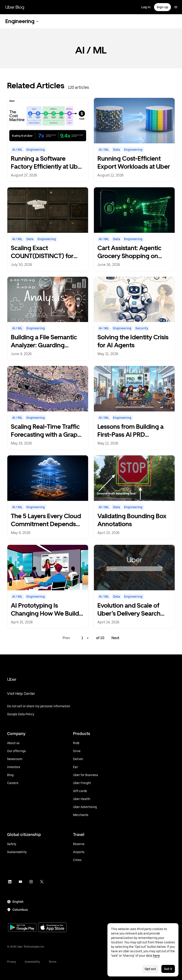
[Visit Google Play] (22, 928)
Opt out (150, 969)
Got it (168, 969)
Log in (145, 7)
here (156, 955)
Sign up (162, 7)
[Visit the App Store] (52, 928)
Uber (11, 679)
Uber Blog (14, 7)
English (18, 901)
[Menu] (176, 7)
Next (115, 638)
